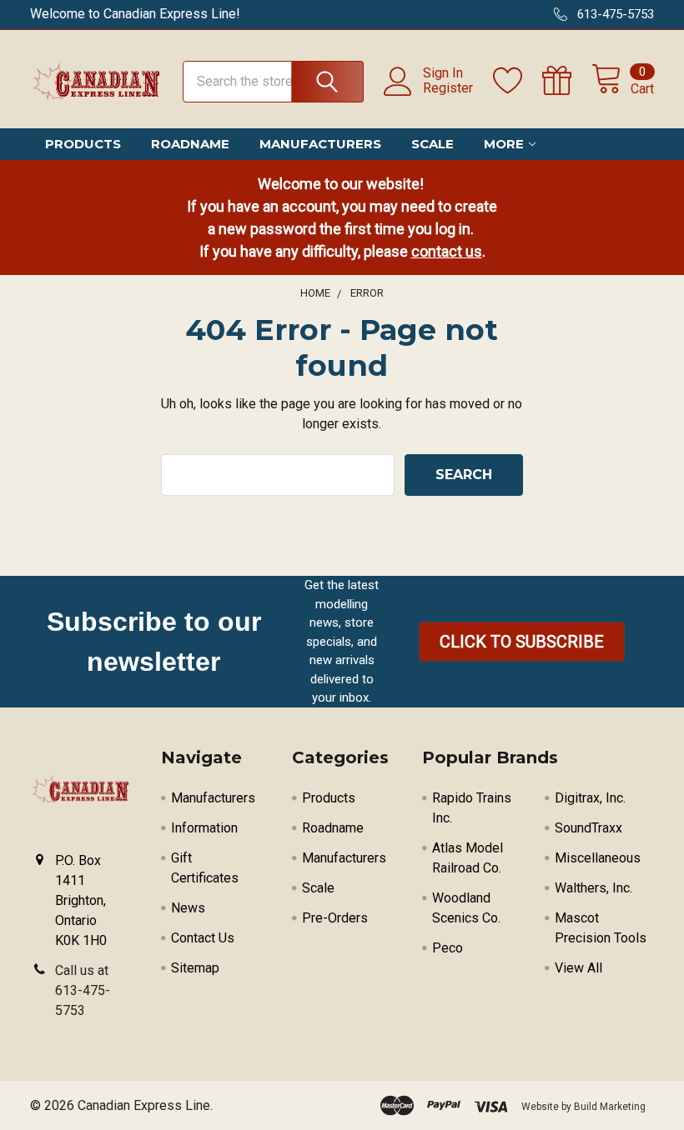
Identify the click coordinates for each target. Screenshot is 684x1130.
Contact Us (202, 938)
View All (578, 968)
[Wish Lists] (517, 81)
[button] (522, 641)
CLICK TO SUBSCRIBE (522, 642)
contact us (446, 251)
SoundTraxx (588, 828)
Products (83, 144)
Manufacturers (320, 144)
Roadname (190, 144)
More (504, 144)
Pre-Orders (335, 918)
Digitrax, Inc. (590, 798)
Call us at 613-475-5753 (82, 990)
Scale (432, 144)
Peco (447, 948)
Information (204, 828)
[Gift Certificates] (566, 81)
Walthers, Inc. (593, 888)
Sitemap (195, 968)
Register (448, 88)
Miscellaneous (598, 858)
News (188, 908)
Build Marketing (610, 1106)
